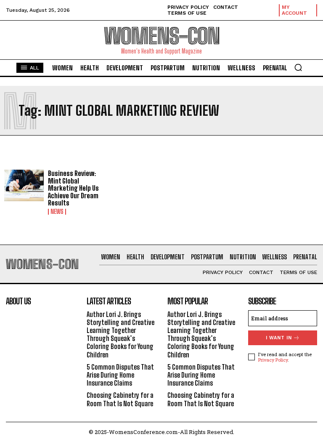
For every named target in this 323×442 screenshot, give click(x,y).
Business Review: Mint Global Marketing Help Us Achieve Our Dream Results (73, 188)
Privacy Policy (273, 360)
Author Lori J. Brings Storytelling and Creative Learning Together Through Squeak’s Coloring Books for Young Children (120, 334)
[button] (298, 67)
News (57, 212)
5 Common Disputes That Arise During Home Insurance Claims (120, 375)
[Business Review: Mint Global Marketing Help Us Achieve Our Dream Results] (24, 186)
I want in (279, 338)
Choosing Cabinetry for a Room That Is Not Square (120, 399)
